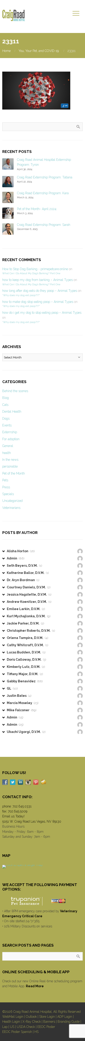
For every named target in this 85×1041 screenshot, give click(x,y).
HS (36, 1032)
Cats (5, 405)
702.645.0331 (22, 806)
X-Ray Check (31, 1021)
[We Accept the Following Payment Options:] (42, 901)
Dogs (6, 418)
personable (10, 466)
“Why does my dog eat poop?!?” (21, 295)
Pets (5, 480)
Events (7, 425)
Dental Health (11, 411)
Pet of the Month (13, 473)
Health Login (11, 1021)
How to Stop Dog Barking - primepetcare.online (35, 269)
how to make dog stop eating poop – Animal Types (37, 302)
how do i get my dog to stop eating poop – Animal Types (41, 312)
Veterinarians (11, 508)
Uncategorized (12, 501)
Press (6, 487)
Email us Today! (13, 816)
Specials (8, 494)
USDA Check (26, 1027)
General (7, 446)
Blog (5, 398)
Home (6, 51)
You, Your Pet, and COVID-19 (39, 51)
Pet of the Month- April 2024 (36, 209)
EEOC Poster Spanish (17, 1032)
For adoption (10, 439)
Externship (9, 432)
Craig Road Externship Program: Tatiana (44, 177)
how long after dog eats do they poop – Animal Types (39, 290)
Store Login (47, 1016)
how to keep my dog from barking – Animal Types (37, 280)
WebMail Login (12, 1016)
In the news (10, 459)
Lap (4, 1027)
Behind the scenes (15, 391)
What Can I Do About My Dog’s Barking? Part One (31, 273)
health (6, 453)
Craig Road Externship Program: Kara (43, 193)
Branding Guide (69, 1021)
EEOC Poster (46, 1027)
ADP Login (64, 1016)
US (12, 1027)
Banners (49, 1021)
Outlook (31, 1016)
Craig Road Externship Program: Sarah (43, 225)
